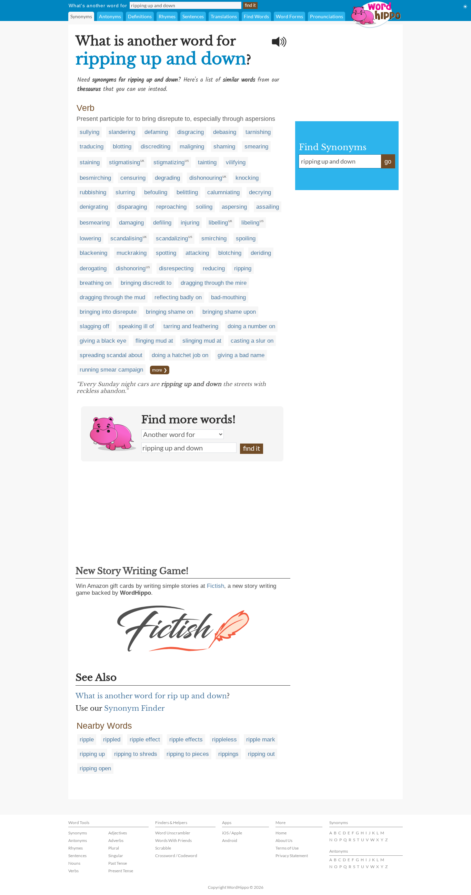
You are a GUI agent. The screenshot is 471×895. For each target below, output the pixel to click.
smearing (256, 146)
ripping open (95, 768)
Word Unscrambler (172, 832)
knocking (247, 178)
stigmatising (124, 162)
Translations (224, 16)
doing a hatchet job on (180, 355)
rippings (228, 754)
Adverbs (115, 840)
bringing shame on (169, 312)
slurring (125, 192)
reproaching (171, 207)
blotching (229, 253)
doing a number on (251, 326)
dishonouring (205, 178)
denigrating (94, 207)
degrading (167, 178)
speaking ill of (136, 326)
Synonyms (81, 16)
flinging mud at (154, 340)
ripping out (261, 754)
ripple (87, 739)
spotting (166, 253)
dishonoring (131, 268)
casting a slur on (252, 340)
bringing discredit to (146, 283)
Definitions (140, 16)
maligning (192, 146)
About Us (283, 840)
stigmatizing (168, 162)
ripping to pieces (188, 754)
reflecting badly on (178, 297)
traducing (91, 146)
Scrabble (163, 848)
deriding (261, 253)
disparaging (132, 207)
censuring (133, 178)
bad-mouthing (228, 297)
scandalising (126, 238)
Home (281, 832)
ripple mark (260, 739)
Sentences (193, 16)
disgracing (190, 132)
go (387, 161)
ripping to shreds (135, 754)
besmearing (95, 222)
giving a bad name (241, 355)
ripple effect (145, 739)
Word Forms (289, 16)
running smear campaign (111, 369)
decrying (260, 192)
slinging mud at (201, 340)
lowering (90, 238)
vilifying (235, 162)
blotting (122, 146)
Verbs (73, 870)
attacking (197, 253)
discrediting (155, 146)
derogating (93, 268)
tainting (207, 162)
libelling (218, 222)
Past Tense (117, 863)
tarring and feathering (190, 326)
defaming (156, 132)
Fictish (215, 586)
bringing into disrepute (108, 312)
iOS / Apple (232, 832)
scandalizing (172, 238)
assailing (267, 207)
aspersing (234, 207)
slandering (122, 132)
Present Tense (120, 870)
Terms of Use (287, 848)
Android (229, 840)
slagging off (94, 326)
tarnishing (258, 132)
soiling (204, 207)
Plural (113, 848)
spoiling (245, 238)
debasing (224, 132)
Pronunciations (326, 16)
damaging (131, 222)
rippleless (224, 739)
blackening (93, 253)
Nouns (74, 863)
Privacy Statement (291, 855)
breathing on (95, 283)
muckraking (132, 253)
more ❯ (159, 370)
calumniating (223, 192)
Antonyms (110, 16)
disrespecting (176, 268)
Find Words (256, 16)
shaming (224, 146)
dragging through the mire (214, 283)
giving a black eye (103, 340)
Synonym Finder (134, 708)
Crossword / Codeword (176, 855)
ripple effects (186, 739)
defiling (162, 222)
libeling (250, 222)
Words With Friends (173, 840)
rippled (111, 739)
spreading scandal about (111, 355)
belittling (187, 192)
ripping (242, 268)
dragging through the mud (112, 297)
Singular (115, 855)
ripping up (92, 754)
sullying (89, 132)
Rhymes (167, 16)
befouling (155, 192)
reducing (214, 268)
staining (90, 162)
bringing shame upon (229, 312)
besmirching (95, 178)
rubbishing (93, 192)
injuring (190, 222)
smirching (214, 238)
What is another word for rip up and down (151, 696)
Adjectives (117, 832)
